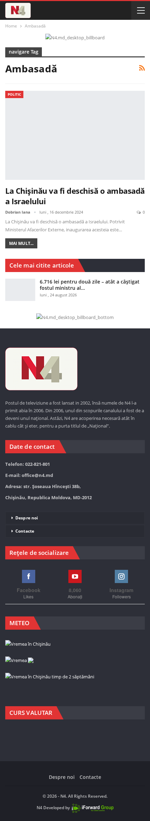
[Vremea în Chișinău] (28, 644)
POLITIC (14, 94)
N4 (39, 808)
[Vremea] (19, 660)
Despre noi (26, 518)
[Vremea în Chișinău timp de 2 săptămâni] (49, 677)
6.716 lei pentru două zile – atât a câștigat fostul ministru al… (90, 284)
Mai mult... (21, 243)
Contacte (24, 531)
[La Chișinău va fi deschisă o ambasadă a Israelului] (75, 135)
